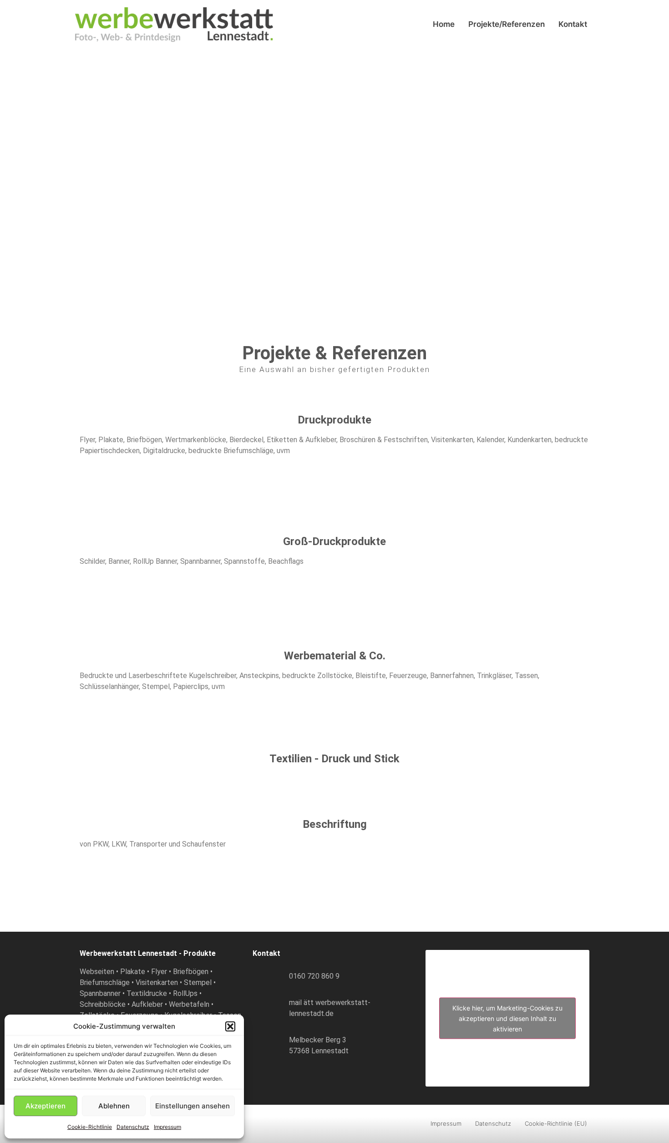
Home (444, 24)
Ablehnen (114, 1106)
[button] (230, 1026)
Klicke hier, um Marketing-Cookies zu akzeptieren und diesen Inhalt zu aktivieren (507, 1018)
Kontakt (572, 24)
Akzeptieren (45, 1106)
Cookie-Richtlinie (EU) (556, 1123)
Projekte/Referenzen (506, 24)
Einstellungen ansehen (192, 1106)
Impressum (167, 1126)
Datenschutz (133, 1126)
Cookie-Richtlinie (89, 1126)
